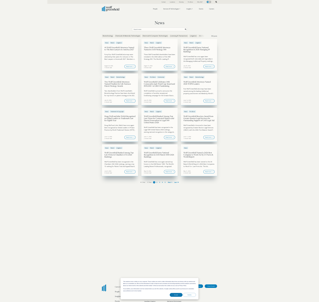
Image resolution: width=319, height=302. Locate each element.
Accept (176, 295)
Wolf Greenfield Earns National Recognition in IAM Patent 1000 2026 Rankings (159, 154)
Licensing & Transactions (178, 36)
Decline (189, 295)
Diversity (181, 2)
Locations (172, 2)
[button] (172, 9)
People (155, 9)
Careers (211, 9)
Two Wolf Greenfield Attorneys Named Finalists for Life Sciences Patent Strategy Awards (117, 83)
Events (201, 9)
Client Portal (211, 286)
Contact (163, 2)
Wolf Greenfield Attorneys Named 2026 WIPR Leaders (197, 82)
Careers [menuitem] (118, 286)
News (106, 43)
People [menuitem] (117, 291)
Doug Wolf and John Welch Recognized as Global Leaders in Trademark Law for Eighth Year (119, 118)
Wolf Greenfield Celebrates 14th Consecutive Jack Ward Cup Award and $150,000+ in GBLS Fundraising (159, 83)
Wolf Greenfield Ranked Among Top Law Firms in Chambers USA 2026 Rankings (118, 154)
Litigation (193, 36)
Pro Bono (190, 2)
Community (161, 77)
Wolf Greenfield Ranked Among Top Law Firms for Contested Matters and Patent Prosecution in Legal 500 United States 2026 (159, 119)
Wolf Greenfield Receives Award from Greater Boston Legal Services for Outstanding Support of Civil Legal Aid (198, 118)
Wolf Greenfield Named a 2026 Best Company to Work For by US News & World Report (198, 154)
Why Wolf (199, 2)
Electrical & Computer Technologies (155, 36)
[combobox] (215, 2)
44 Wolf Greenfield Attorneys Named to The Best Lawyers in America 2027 (119, 48)
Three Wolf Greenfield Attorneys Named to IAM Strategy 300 (157, 48)
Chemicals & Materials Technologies (127, 36)
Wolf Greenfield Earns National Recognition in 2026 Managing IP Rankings (196, 49)
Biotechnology (108, 36)
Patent (112, 43)
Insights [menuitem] (118, 296)
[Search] (185, 29)
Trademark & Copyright (117, 111)
